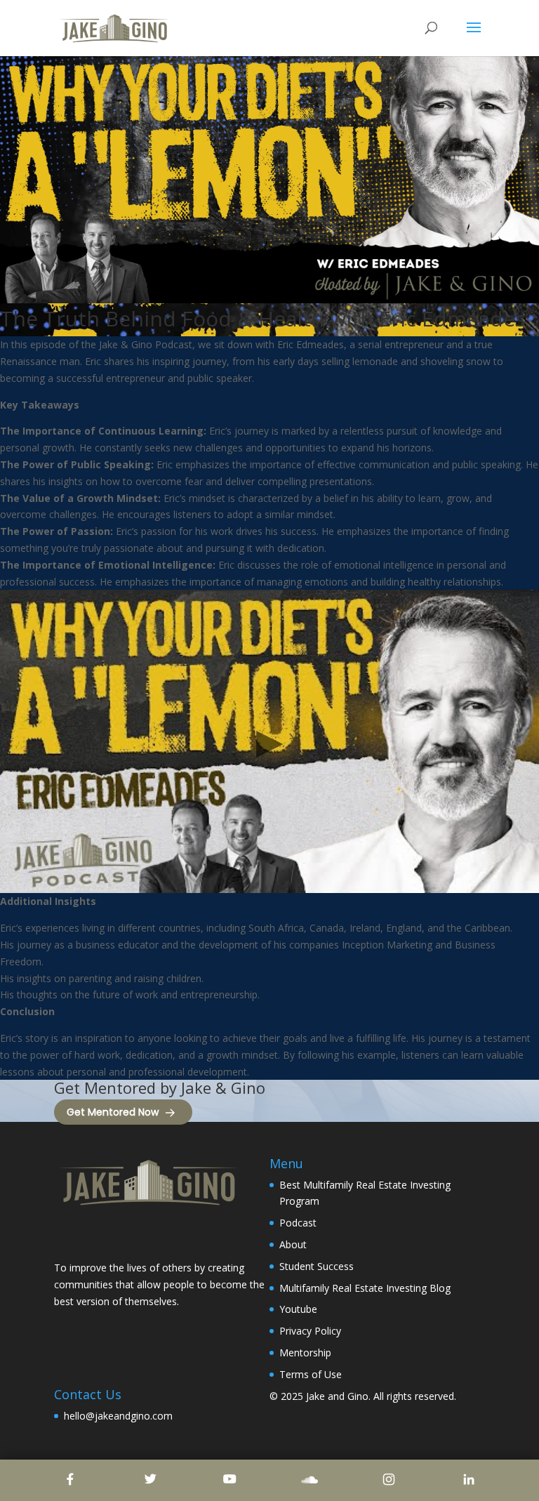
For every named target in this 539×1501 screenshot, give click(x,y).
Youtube (298, 1309)
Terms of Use (310, 1374)
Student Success (316, 1266)
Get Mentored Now (113, 1112)
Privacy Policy (310, 1330)
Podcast (298, 1222)
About (293, 1244)
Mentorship (305, 1352)
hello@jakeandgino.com (118, 1415)
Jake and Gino (337, 1396)
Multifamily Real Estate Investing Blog (365, 1288)
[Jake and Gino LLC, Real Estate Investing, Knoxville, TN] (106, 1235)
